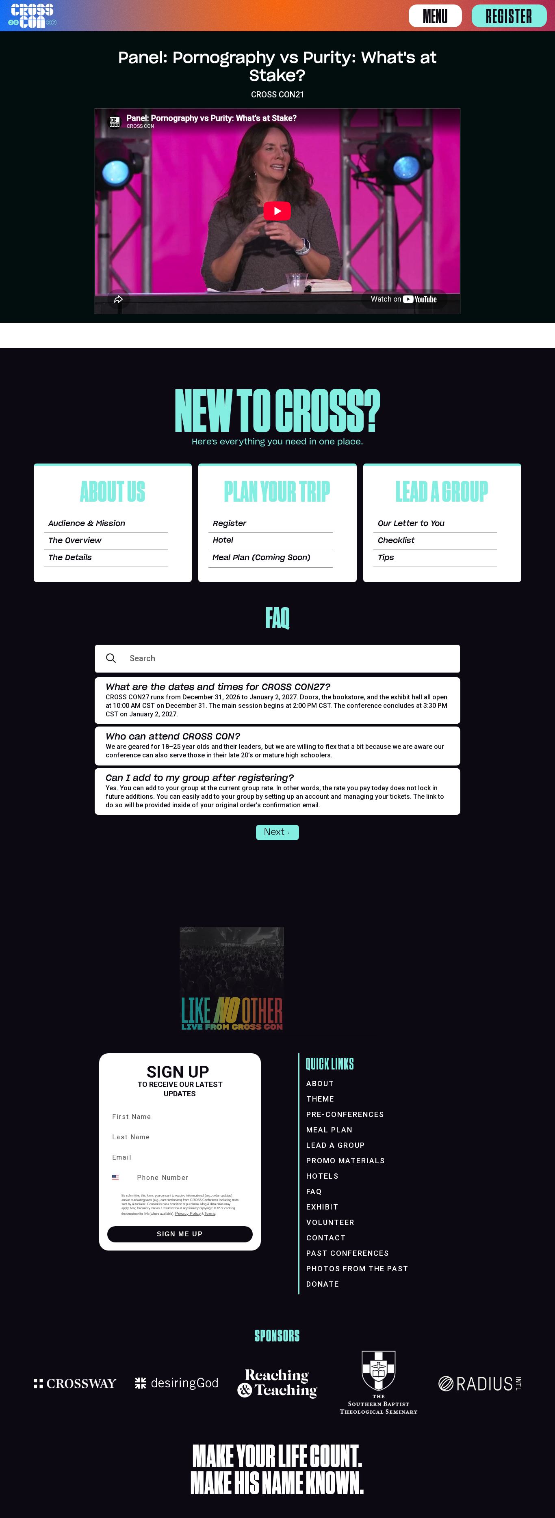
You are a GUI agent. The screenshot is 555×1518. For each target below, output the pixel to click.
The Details (70, 558)
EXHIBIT (322, 1207)
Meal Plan (329, 1130)
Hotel (223, 540)
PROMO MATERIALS (345, 1160)
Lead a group (335, 1145)
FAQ (314, 1191)
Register (509, 17)
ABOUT (320, 1083)
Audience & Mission (86, 524)
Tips (386, 558)
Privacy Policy (188, 1213)
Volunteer (330, 1222)
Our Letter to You (411, 524)
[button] (435, 15)
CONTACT (326, 1237)
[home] (32, 16)
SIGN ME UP (180, 1234)
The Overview (75, 541)
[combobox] (120, 1177)
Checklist (396, 541)
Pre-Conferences (345, 1114)
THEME (320, 1099)
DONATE (322, 1284)
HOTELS (322, 1176)
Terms (209, 1213)
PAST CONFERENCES (347, 1253)
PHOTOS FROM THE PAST (357, 1268)
